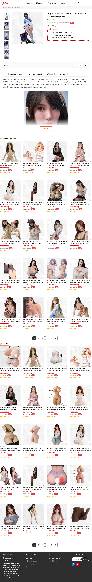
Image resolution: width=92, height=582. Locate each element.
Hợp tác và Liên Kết (55, 558)
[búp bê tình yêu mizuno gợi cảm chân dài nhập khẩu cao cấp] (57, 307)
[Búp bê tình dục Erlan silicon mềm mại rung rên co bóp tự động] (80, 151)
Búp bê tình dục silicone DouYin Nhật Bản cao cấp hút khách (56, 204)
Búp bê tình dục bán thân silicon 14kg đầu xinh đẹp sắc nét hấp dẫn (80, 409)
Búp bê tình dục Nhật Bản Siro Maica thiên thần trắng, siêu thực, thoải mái (33, 321)
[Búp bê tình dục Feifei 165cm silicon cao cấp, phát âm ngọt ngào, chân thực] (10, 190)
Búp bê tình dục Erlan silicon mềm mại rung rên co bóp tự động (79, 165)
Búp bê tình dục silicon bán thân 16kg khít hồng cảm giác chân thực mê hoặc (57, 409)
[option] (6, 16)
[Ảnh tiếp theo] (6, 58)
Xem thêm (45, 128)
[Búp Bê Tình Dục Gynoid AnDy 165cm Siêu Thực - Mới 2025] (57, 229)
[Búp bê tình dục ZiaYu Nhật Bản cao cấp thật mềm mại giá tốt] (33, 268)
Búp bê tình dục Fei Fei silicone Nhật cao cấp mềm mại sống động (10, 528)
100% (81, 65)
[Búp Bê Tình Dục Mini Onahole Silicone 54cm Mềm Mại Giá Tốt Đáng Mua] (57, 514)
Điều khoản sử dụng (32, 561)
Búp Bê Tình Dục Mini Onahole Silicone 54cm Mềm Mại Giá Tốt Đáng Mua (57, 528)
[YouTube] (77, 564)
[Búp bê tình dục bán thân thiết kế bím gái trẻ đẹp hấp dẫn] (57, 356)
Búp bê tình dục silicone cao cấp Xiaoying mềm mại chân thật (79, 243)
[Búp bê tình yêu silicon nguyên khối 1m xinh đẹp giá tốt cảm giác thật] (33, 514)
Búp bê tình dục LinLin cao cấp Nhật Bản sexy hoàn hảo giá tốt (80, 321)
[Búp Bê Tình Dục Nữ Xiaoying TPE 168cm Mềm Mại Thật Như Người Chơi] (57, 434)
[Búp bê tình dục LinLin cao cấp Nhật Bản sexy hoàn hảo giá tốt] (80, 307)
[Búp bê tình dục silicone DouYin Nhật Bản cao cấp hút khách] (57, 190)
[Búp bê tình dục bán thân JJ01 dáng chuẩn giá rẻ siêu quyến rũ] (10, 268)
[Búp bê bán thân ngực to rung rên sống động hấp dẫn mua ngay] (10, 356)
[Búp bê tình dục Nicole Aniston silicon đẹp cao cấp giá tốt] (33, 190)
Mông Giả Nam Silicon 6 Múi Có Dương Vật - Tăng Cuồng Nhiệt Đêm (79, 528)
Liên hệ (28, 567)
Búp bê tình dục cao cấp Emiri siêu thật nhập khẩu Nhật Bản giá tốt (80, 282)
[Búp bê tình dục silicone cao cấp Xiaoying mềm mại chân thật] (80, 229)
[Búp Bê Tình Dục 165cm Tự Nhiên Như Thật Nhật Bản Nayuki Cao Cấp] (33, 229)
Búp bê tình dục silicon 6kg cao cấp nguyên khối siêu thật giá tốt (33, 450)
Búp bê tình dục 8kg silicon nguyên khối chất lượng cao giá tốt (79, 489)
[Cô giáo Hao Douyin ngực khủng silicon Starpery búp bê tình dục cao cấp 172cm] (80, 190)
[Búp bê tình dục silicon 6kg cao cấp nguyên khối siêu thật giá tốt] (33, 434)
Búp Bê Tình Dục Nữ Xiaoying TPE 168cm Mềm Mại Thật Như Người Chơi (56, 450)
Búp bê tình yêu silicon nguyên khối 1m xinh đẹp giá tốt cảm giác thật (33, 528)
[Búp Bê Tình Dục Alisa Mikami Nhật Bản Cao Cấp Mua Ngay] (10, 307)
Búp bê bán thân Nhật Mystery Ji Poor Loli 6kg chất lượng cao (33, 165)
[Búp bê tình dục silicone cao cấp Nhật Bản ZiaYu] (10, 475)
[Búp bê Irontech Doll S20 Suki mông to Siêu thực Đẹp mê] (27, 28)
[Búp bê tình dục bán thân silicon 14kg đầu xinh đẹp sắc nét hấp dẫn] (80, 395)
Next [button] (41, 28)
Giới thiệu (29, 558)
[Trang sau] (56, 338)
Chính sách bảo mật (32, 564)
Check (85, 559)
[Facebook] (73, 564)
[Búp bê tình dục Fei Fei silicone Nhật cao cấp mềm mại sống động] (10, 514)
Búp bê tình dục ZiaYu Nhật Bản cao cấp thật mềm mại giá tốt (33, 282)
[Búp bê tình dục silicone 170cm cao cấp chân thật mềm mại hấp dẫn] (57, 151)
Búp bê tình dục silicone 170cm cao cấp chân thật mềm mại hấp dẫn (55, 165)
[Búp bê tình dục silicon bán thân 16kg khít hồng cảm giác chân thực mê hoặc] (57, 395)
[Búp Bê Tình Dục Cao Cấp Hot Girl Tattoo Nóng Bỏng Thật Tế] (10, 229)
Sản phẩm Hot (53, 561)
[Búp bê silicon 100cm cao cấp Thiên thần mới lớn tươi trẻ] (10, 151)
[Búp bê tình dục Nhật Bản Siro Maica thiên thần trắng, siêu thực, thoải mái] (33, 307)
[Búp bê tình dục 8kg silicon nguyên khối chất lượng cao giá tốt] (80, 475)
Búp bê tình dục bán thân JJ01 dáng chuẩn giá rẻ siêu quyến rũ (10, 282)
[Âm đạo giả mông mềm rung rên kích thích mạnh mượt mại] (57, 475)
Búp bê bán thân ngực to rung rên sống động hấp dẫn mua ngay (10, 370)
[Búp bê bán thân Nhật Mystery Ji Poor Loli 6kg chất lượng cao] (33, 151)
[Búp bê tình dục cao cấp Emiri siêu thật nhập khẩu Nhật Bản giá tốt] (80, 268)
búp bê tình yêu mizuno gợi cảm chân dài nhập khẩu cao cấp (56, 321)
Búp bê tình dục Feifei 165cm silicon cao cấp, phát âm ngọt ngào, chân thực (10, 204)
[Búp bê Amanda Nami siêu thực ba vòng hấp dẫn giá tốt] (57, 268)
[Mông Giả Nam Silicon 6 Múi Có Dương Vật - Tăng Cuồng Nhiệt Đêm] (80, 514)
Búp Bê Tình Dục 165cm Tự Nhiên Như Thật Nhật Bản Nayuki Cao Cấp (32, 243)
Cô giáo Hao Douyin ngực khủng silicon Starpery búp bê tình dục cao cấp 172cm (80, 204)
